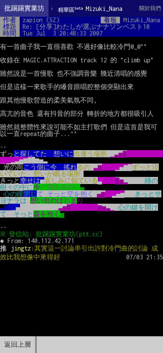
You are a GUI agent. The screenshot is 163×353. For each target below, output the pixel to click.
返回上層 (17, 344)
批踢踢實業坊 (24, 8)
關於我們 (150, 8)
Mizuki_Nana (90, 9)
